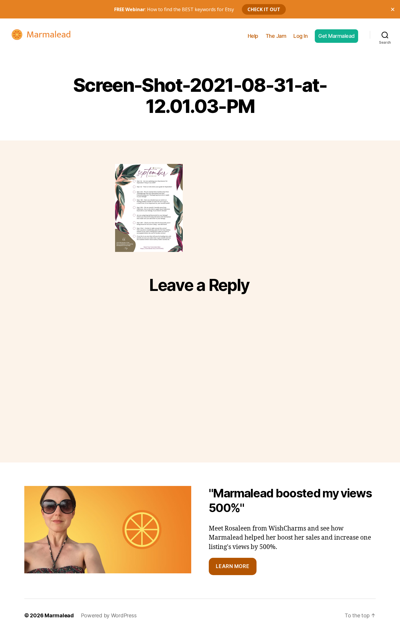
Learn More (232, 566)
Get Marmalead (336, 36)
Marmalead (59, 615)
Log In (300, 36)
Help (253, 36)
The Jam (276, 36)
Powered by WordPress (109, 615)
